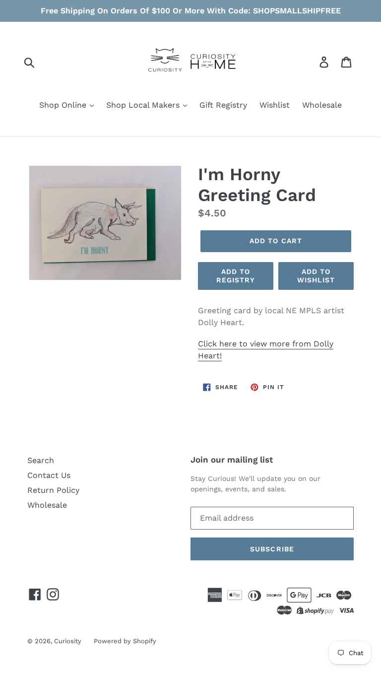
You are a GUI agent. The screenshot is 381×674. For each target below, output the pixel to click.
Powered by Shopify (125, 641)
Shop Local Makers (144, 105)
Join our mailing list (231, 460)
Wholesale (322, 105)
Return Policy (53, 490)
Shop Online (64, 105)
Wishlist (274, 105)
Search (40, 460)
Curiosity (67, 641)
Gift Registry (223, 105)
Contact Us (48, 475)
